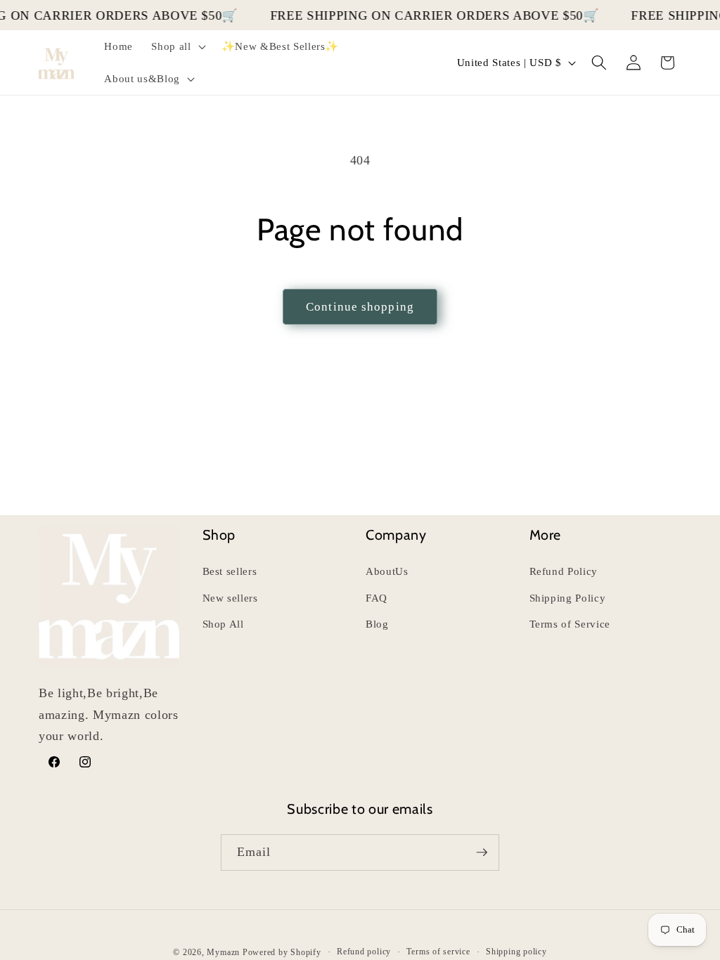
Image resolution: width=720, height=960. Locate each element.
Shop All (223, 624)
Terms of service (438, 951)
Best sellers (229, 571)
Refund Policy (563, 571)
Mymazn (223, 952)
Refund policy (364, 951)
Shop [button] (219, 534)
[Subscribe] (482, 852)
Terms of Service (570, 624)
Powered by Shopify (282, 952)
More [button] (545, 534)
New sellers (230, 598)
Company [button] (396, 534)
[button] (177, 46)
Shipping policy (516, 951)
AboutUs (387, 571)
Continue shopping (360, 306)
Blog (377, 624)
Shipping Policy (567, 598)
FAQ (376, 598)
